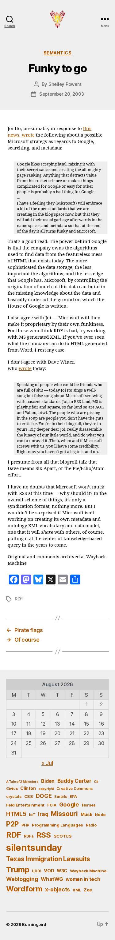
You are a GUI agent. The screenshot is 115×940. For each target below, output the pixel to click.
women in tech (83, 879)
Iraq (43, 814)
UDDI (36, 871)
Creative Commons (74, 788)
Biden (48, 781)
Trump (17, 869)
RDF (19, 599)
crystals (13, 796)
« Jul (47, 763)
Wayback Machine (88, 870)
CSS (28, 796)
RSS (43, 834)
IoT (32, 814)
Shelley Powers (64, 84)
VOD (49, 871)
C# (96, 782)
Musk (86, 814)
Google (69, 804)
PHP (25, 825)
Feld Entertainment (25, 805)
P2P (12, 824)
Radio (91, 825)
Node (100, 814)
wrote (28, 135)
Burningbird (34, 924)
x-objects (57, 889)
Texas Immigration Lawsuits (48, 859)
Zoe (88, 889)
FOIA (51, 805)
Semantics (58, 52)
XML (77, 890)
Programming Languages (57, 824)
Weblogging (22, 879)
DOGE (44, 795)
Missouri (64, 814)
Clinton (28, 788)
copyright (46, 789)
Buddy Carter (74, 781)
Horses (88, 805)
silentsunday (34, 847)
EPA (73, 796)
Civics (11, 788)
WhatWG (52, 879)
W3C (62, 870)
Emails (60, 796)
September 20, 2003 (61, 94)
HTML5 (16, 814)
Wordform (24, 888)
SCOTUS (63, 836)
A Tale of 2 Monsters (22, 782)
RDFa (29, 836)
